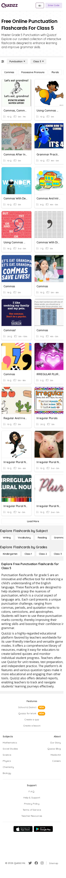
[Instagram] (42, 863)
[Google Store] (43, 829)
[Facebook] (36, 863)
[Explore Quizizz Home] (9, 5)
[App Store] (23, 829)
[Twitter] (30, 863)
